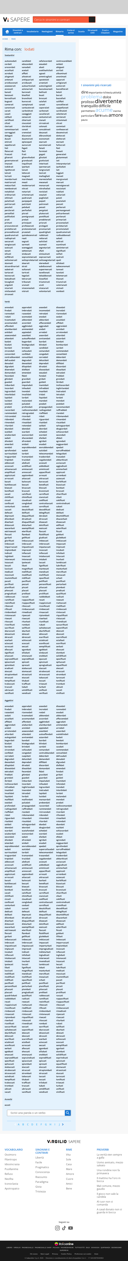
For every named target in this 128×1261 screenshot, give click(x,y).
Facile (38, 1162)
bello (105, 115)
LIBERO (9, 1247)
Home (7, 32)
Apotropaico (12, 1188)
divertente (108, 101)
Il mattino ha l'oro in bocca (109, 1179)
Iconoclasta (11, 1183)
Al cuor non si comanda (105, 1203)
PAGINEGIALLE (28, 1247)
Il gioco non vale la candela (107, 1195)
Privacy (55, 1254)
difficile (105, 105)
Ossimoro (10, 1154)
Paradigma (41, 1182)
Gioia (38, 1186)
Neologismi (47, 31)
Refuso (9, 1174)
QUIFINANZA (105, 1247)
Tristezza (40, 1191)
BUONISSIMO (116, 1247)
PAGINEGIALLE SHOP (43, 1247)
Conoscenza (42, 1172)
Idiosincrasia (12, 1164)
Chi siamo (34, 1254)
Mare (69, 1169)
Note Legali (45, 1254)
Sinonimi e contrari (18, 31)
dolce (107, 97)
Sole (68, 1159)
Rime (13, 39)
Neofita (9, 1179)
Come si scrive (71, 31)
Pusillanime (11, 1169)
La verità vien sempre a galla (109, 1156)
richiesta (107, 92)
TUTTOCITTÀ (80, 1247)
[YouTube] (70, 1228)
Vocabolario (33, 31)
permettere (88, 111)
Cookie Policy (66, 1254)
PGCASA (56, 1247)
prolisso (87, 101)
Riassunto (41, 1177)
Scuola (81, 31)
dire (84, 92)
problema (91, 96)
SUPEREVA (64, 1250)
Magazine (118, 31)
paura (84, 119)
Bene (69, 1188)
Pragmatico (42, 1167)
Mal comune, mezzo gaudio (108, 1187)
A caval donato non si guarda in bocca (109, 1211)
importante (95, 92)
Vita (68, 1154)
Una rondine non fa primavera (108, 1171)
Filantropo (11, 1159)
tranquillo (89, 105)
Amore (70, 1174)
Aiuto (96, 1254)
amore (115, 115)
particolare (87, 115)
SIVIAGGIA (95, 1247)
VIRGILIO (17, 1247)
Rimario (60, 31)
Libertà (39, 1157)
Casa (69, 1164)
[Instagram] (57, 1228)
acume (104, 110)
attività (117, 92)
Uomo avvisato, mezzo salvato (110, 1164)
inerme (117, 110)
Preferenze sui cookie (83, 1254)
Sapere (20, 19)
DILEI (88, 1247)
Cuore (69, 1179)
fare (98, 115)
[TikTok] (64, 1228)
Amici (69, 1183)
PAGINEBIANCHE (67, 1247)
